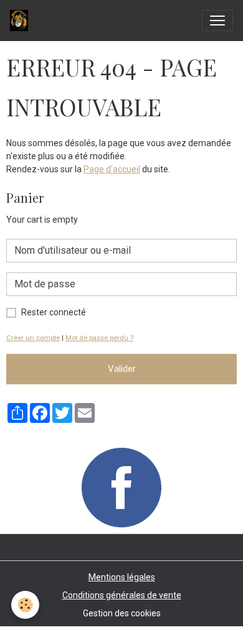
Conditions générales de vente (121, 595)
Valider (122, 368)
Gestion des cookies (122, 613)
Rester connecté (53, 312)
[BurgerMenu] (217, 20)
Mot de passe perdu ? (99, 338)
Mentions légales (121, 577)
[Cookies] (25, 605)
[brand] (21, 20)
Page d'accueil (111, 169)
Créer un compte (33, 338)
